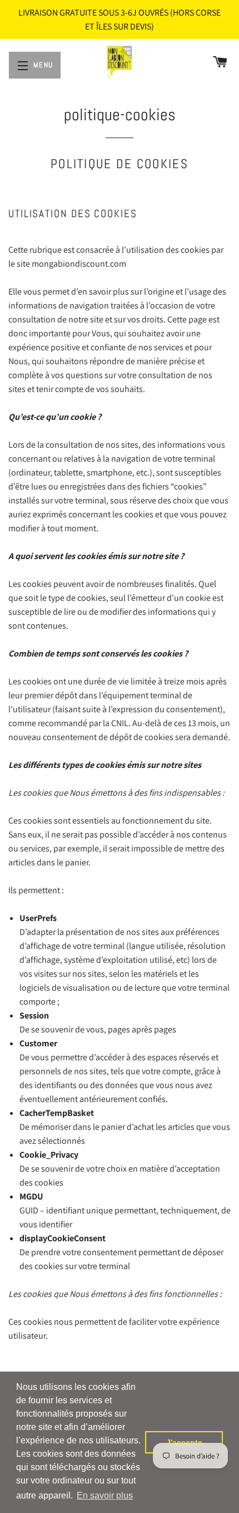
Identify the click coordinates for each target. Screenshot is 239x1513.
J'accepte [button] (184, 1442)
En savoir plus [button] (105, 1495)
